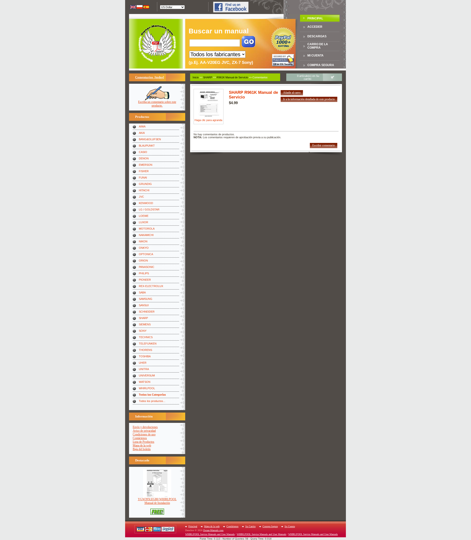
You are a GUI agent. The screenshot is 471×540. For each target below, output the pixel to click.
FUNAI (143, 177)
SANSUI (144, 305)
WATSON (144, 381)
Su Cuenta (290, 526)
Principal (315, 18)
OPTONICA (146, 254)
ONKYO (144, 247)
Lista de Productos (143, 441)
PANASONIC (146, 266)
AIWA (142, 126)
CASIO (143, 152)
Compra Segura (320, 65)
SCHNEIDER (147, 311)
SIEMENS (145, 324)
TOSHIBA (145, 356)
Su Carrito (250, 526)
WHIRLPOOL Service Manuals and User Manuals (210, 534)
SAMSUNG (145, 298)
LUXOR (143, 222)
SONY (142, 330)
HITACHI (144, 190)
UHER (142, 362)
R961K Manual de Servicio (232, 77)
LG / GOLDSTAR (149, 209)
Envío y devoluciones (145, 427)
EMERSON (145, 164)
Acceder (314, 26)
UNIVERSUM (147, 375)
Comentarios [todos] (149, 77)
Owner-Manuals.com (213, 530)
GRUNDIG (145, 183)
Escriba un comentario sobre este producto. (157, 103)
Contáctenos (140, 438)
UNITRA (144, 369)
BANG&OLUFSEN (150, 139)
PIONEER (145, 279)
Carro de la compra (317, 45)
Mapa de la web (142, 445)
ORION (143, 260)
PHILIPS (144, 273)
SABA (142, 292)
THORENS (145, 349)
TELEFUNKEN (148, 343)
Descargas (317, 36)
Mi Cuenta (315, 55)
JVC (141, 196)
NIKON (143, 241)
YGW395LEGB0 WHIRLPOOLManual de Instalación (157, 501)
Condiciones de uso (144, 434)
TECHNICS (146, 337)
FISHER (144, 171)
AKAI (142, 132)
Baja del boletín (142, 449)
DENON (144, 158)
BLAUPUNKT (147, 145)
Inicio (196, 77)
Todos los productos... (152, 401)
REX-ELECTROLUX (151, 286)
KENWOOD (146, 203)
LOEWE (143, 215)
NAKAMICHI (146, 235)
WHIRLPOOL (147, 388)
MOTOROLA (147, 228)
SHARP (143, 318)
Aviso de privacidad (144, 430)
